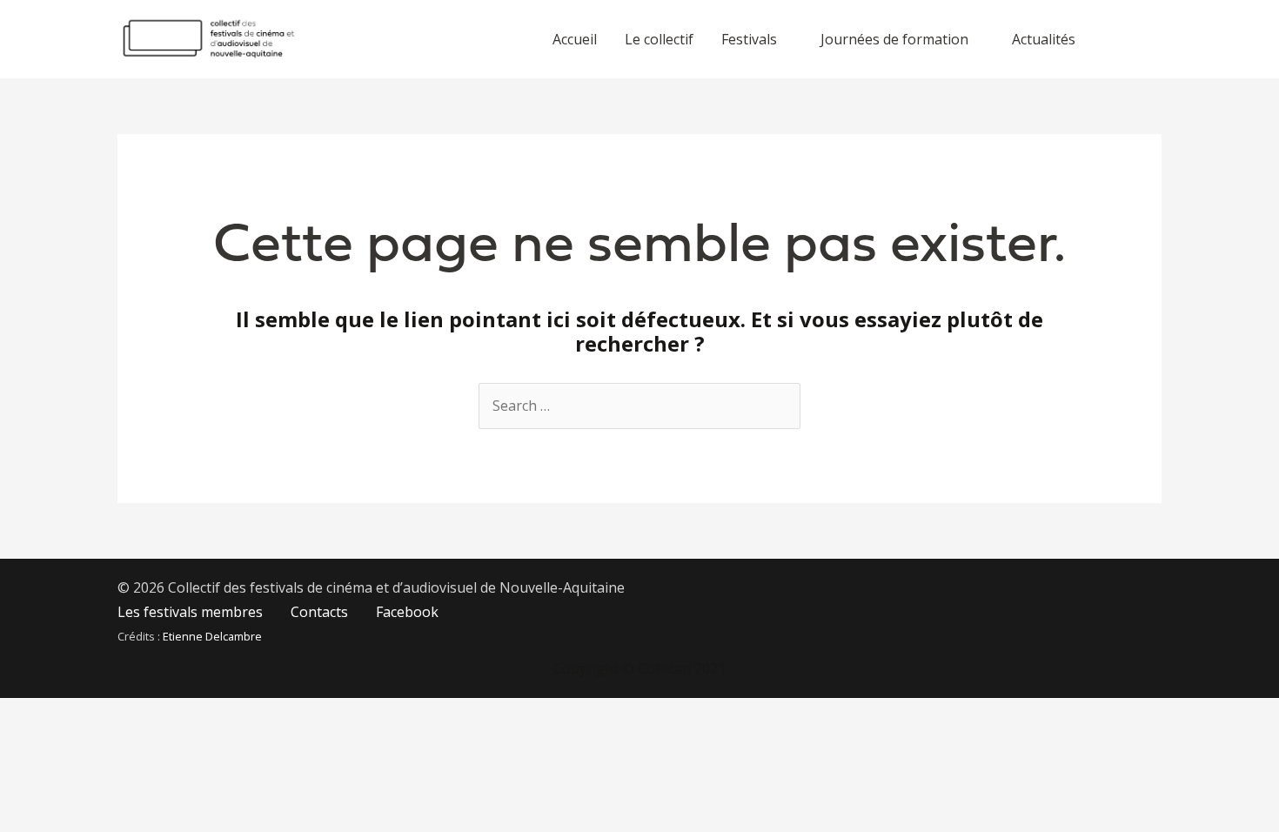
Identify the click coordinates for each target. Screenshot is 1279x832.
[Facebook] (1134, 39)
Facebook (407, 611)
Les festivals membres (190, 611)
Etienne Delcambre (212, 636)
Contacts (319, 611)
